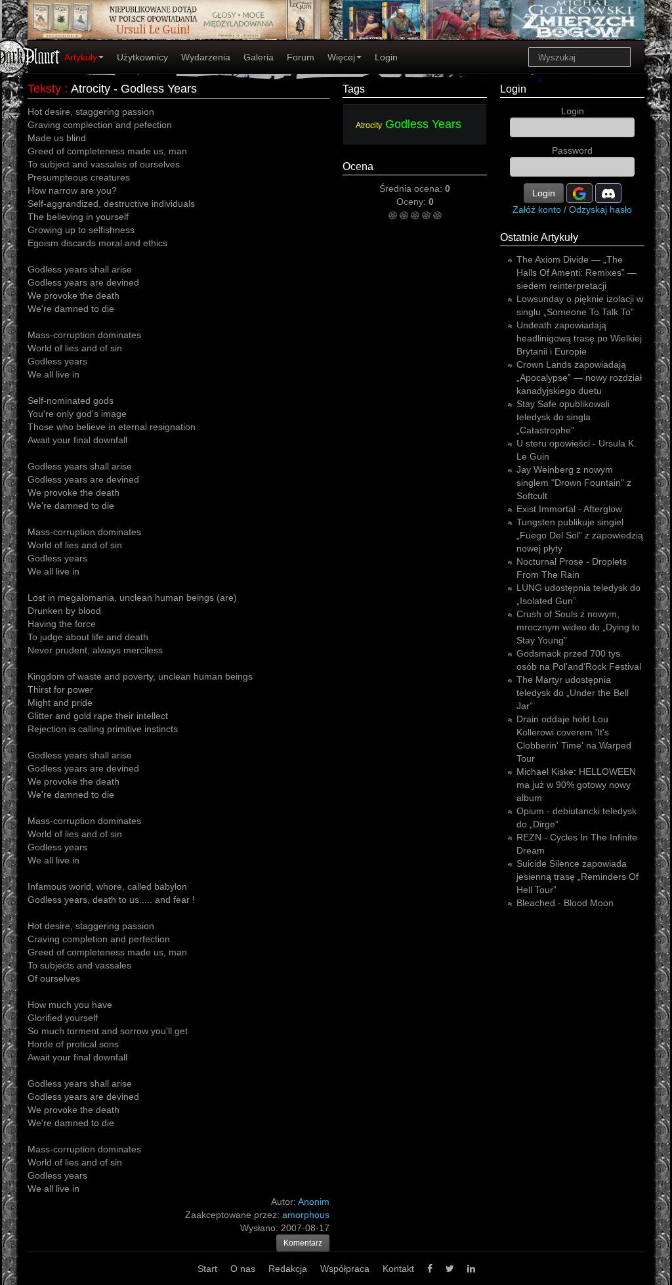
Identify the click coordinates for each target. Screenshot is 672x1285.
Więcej (341, 57)
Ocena (358, 166)
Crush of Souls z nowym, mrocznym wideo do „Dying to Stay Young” (578, 627)
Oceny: (412, 201)
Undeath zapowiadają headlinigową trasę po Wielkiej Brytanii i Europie (579, 338)
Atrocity (369, 125)
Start (207, 1268)
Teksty (44, 88)
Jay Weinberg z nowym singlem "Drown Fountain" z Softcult (573, 482)
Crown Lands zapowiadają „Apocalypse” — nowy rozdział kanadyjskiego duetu (579, 377)
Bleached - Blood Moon (565, 903)
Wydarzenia (205, 57)
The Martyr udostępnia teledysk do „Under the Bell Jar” (572, 692)
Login (386, 57)
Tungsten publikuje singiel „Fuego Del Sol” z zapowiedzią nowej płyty (579, 535)
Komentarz (303, 1243)
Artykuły (80, 57)
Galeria (258, 57)
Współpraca (344, 1268)
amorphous (305, 1214)
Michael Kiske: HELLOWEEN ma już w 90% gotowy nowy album (576, 784)
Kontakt (398, 1268)
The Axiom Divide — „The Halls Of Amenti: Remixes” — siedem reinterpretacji (576, 272)
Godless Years (423, 124)
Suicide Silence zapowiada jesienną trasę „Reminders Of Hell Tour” (577, 876)
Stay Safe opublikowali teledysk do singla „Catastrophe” (563, 417)
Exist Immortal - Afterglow (569, 509)
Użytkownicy (142, 57)
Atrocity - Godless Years (134, 88)
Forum (300, 57)
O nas (242, 1268)
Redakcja (287, 1268)
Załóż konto (537, 209)
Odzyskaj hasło (600, 209)
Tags (354, 89)
